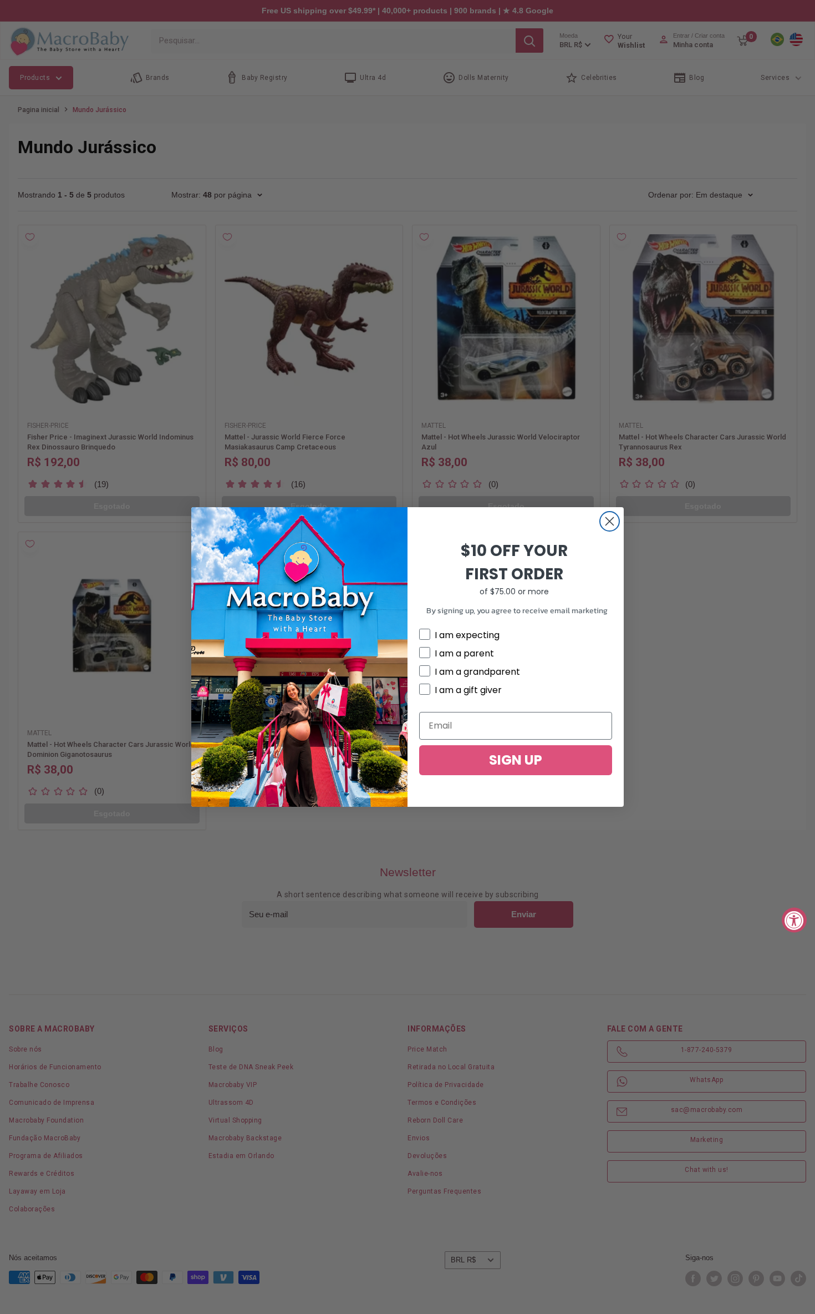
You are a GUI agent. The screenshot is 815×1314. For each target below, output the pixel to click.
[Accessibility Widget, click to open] (794, 919)
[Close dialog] (609, 521)
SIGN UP (515, 760)
